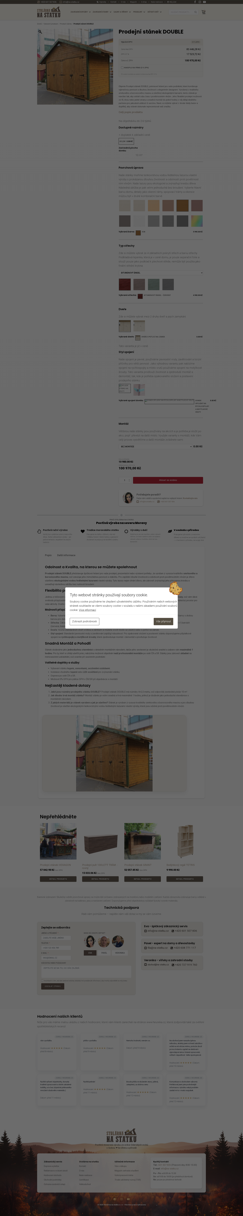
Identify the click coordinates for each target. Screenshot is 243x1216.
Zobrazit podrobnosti (84, 621)
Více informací (87, 610)
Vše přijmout (163, 621)
